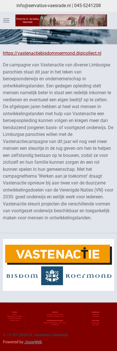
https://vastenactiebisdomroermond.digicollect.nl (52, 53)
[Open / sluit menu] (6, 20)
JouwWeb (33, 342)
